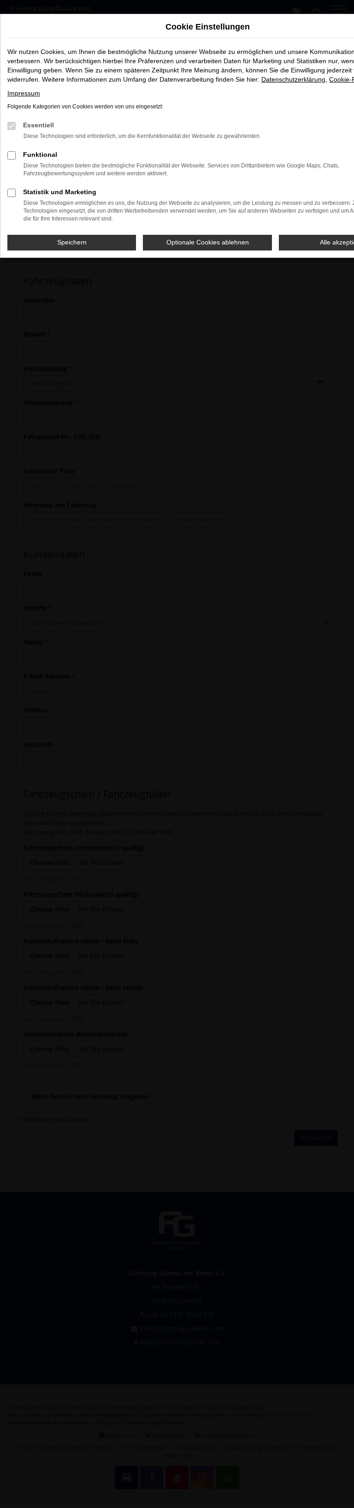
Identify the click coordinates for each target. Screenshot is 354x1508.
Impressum (23, 93)
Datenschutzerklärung (293, 79)
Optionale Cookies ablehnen (207, 242)
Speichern (72, 242)
